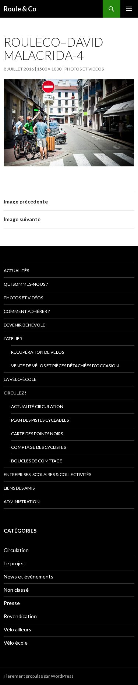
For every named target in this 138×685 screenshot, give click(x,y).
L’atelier (13, 338)
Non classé (16, 590)
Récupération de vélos (37, 352)
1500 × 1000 (49, 69)
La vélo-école (20, 379)
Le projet (14, 563)
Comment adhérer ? (27, 311)
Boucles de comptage (36, 461)
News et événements (28, 576)
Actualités (16, 270)
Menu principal (129, 9)
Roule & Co (20, 9)
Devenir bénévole (24, 325)
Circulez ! (15, 393)
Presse (12, 603)
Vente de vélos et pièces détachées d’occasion (65, 365)
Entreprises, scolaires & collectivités (47, 474)
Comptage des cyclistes (38, 447)
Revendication (20, 616)
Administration (22, 501)
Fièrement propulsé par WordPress (39, 676)
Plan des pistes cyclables (40, 420)
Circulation (16, 550)
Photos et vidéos (84, 69)
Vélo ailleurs (17, 629)
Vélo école (16, 642)
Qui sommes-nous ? (26, 284)
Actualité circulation (37, 406)
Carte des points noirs (37, 433)
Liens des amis (19, 488)
